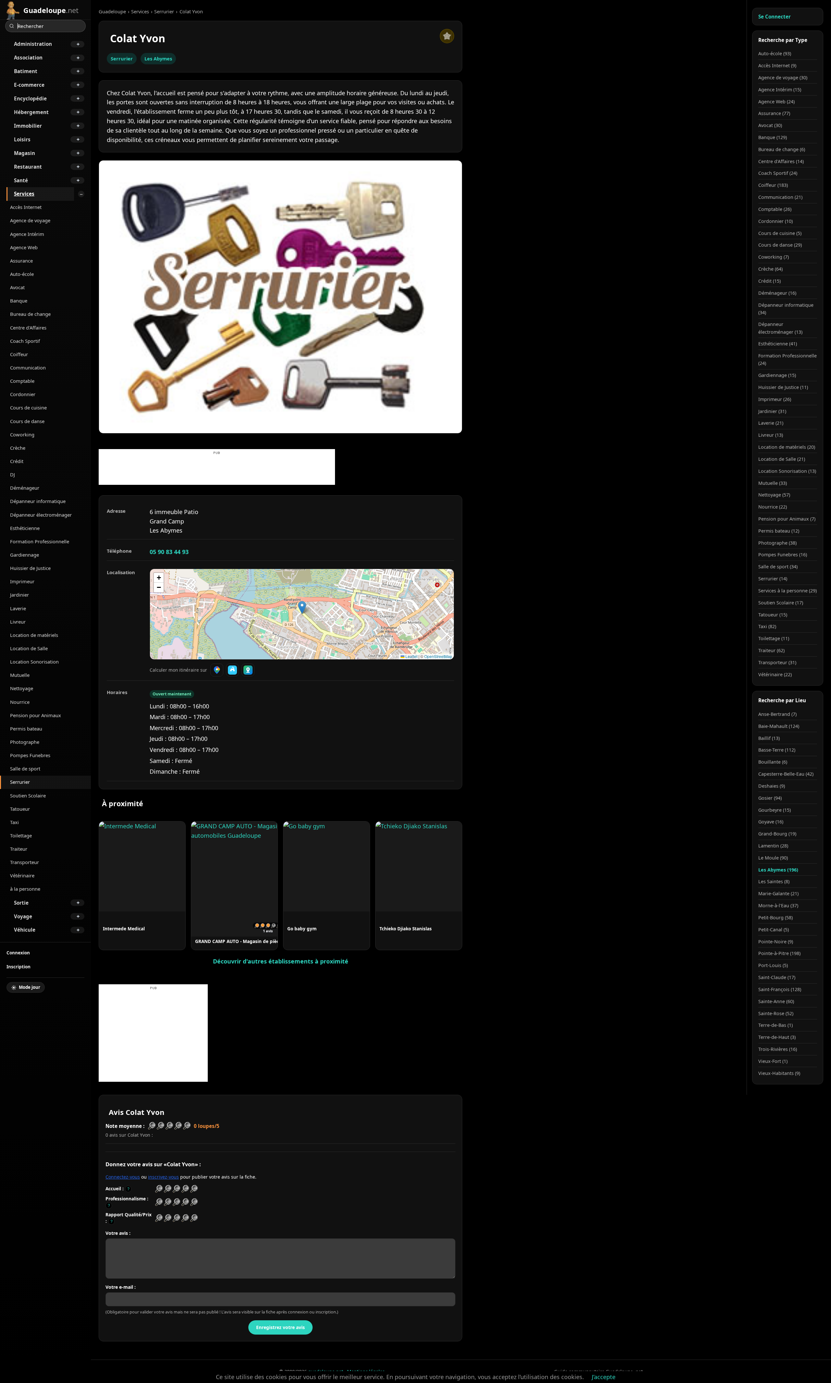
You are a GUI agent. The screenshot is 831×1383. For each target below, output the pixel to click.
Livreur (18, 621)
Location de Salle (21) (781, 459)
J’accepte (603, 1377)
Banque (18, 300)
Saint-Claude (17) (776, 977)
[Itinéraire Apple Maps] (248, 670)
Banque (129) (772, 137)
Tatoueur (20, 809)
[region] (302, 614)
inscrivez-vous (163, 1177)
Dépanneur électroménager (41, 514)
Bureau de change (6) (781, 149)
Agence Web (24, 247)
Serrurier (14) (772, 578)
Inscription (18, 966)
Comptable (22, 381)
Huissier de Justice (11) (783, 387)
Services (24, 193)
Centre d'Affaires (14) (781, 161)
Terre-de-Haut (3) (777, 1037)
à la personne (25, 888)
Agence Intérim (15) (779, 89)
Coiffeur (19, 354)
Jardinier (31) (772, 411)
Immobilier (28, 126)
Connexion (18, 953)
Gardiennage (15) (777, 375)
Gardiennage (24, 554)
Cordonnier (22, 394)
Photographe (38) (777, 543)
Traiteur (18, 849)
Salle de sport (25, 768)
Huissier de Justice (30, 568)
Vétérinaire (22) (775, 674)
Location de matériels (34, 635)
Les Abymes (158, 58)
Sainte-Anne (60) (776, 1001)
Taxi (14, 822)
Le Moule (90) (773, 858)
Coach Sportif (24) (777, 173)
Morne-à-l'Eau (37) (778, 905)
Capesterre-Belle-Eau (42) (785, 774)
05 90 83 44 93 (169, 552)
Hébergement (31, 112)
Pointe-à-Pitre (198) (779, 953)
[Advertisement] (217, 470)
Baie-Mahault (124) (778, 726)
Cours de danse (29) (780, 245)
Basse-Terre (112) (776, 750)
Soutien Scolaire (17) (780, 603)
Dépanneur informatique (38, 501)
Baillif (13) (769, 738)
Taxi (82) (767, 626)
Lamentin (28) (773, 846)
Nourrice (20, 702)
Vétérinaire (22, 875)
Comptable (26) (774, 209)
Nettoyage (21, 688)
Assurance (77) (774, 113)
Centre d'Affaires (28, 327)
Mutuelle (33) (772, 483)
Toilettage (21, 835)
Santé (21, 180)
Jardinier (19, 594)
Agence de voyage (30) (782, 77)
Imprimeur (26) (774, 399)
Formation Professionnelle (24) (787, 359)
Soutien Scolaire (28, 795)
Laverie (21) (770, 423)
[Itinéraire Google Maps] (216, 670)
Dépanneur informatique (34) (785, 309)
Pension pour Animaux (35, 715)
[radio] (159, 1189)
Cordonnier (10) (775, 221)
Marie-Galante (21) (778, 893)
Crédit (16, 461)
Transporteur (24, 862)
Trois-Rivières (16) (777, 1049)
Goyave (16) (770, 822)
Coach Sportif (25, 341)
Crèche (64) (770, 269)
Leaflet (410, 656)
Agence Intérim (27, 234)
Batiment (25, 71)
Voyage (23, 916)
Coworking (22, 434)
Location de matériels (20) (786, 447)
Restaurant (28, 166)
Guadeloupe (112, 11)
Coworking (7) (773, 257)
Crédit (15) (769, 281)
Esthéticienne (25, 528)
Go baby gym (301, 928)
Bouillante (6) (772, 762)
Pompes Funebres (30, 755)
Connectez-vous (122, 1177)
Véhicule (24, 929)
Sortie (21, 902)
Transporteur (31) (777, 662)
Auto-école (22, 274)
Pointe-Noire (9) (775, 941)
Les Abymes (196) (778, 870)
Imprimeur (22, 581)
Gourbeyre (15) (774, 810)
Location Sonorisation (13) (787, 471)
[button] (302, 607)
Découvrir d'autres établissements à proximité (280, 961)
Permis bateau (26, 728)
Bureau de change (30, 314)
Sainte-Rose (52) (775, 1013)
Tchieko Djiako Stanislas (405, 928)
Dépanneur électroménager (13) (780, 328)
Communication (28, 367)
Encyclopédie (30, 98)
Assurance (21, 260)
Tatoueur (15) (772, 615)
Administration (33, 44)
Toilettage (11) (773, 638)
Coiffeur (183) (773, 185)
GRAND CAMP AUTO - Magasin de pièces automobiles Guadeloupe (267, 941)
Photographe (24, 742)
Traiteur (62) (771, 650)
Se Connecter (774, 16)
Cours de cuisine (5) (779, 233)
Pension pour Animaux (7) (786, 519)
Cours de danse (27, 421)
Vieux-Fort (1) (773, 1061)
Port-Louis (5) (773, 965)
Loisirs (22, 139)
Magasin (24, 153)
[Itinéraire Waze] (232, 670)
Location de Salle (29, 648)
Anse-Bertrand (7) (777, 714)
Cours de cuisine (28, 407)
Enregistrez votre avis (280, 1327)
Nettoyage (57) (774, 495)
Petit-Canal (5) (773, 929)
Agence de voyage (30, 220)
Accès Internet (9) (777, 65)
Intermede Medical (124, 928)
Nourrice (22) (772, 507)
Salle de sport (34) (778, 566)
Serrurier (20, 782)
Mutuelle (20, 675)
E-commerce (29, 85)
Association (28, 57)
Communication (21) (780, 197)
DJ (12, 474)
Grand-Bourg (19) (777, 834)
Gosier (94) (770, 798)
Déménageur (24, 488)
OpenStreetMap (438, 656)
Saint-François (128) (779, 989)
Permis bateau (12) (778, 531)
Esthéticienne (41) (777, 344)
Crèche (17, 448)
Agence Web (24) (776, 101)
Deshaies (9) (771, 786)
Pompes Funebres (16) (782, 554)
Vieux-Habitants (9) (779, 1073)
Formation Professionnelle (39, 541)
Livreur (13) (770, 435)
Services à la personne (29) (787, 591)
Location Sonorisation (34, 661)
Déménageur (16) (777, 293)
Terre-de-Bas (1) (775, 1025)
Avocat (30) (770, 125)
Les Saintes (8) (773, 881)
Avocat (17, 287)
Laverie (18, 608)
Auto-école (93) (774, 53)
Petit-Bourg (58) (775, 917)
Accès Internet (26, 207)
